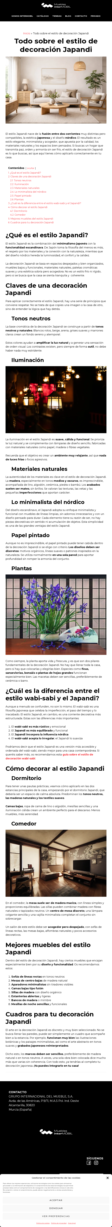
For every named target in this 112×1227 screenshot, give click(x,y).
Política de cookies (43, 1223)
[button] (107, 1177)
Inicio (26, 33)
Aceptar (56, 1200)
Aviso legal (72, 1223)
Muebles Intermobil (56, 5)
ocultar (30, 168)
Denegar (56, 1208)
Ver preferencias (56, 1216)
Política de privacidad (58, 1223)
